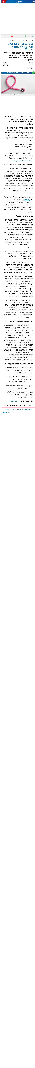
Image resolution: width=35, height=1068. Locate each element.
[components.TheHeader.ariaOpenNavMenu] (29, 2)
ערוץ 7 (30, 40)
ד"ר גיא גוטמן (14, 401)
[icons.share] (3, 1)
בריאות (28, 68)
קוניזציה (26, 199)
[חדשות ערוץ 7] (17, 2)
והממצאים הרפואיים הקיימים (22, 160)
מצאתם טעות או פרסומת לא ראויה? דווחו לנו (17, 409)
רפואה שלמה (24, 40)
